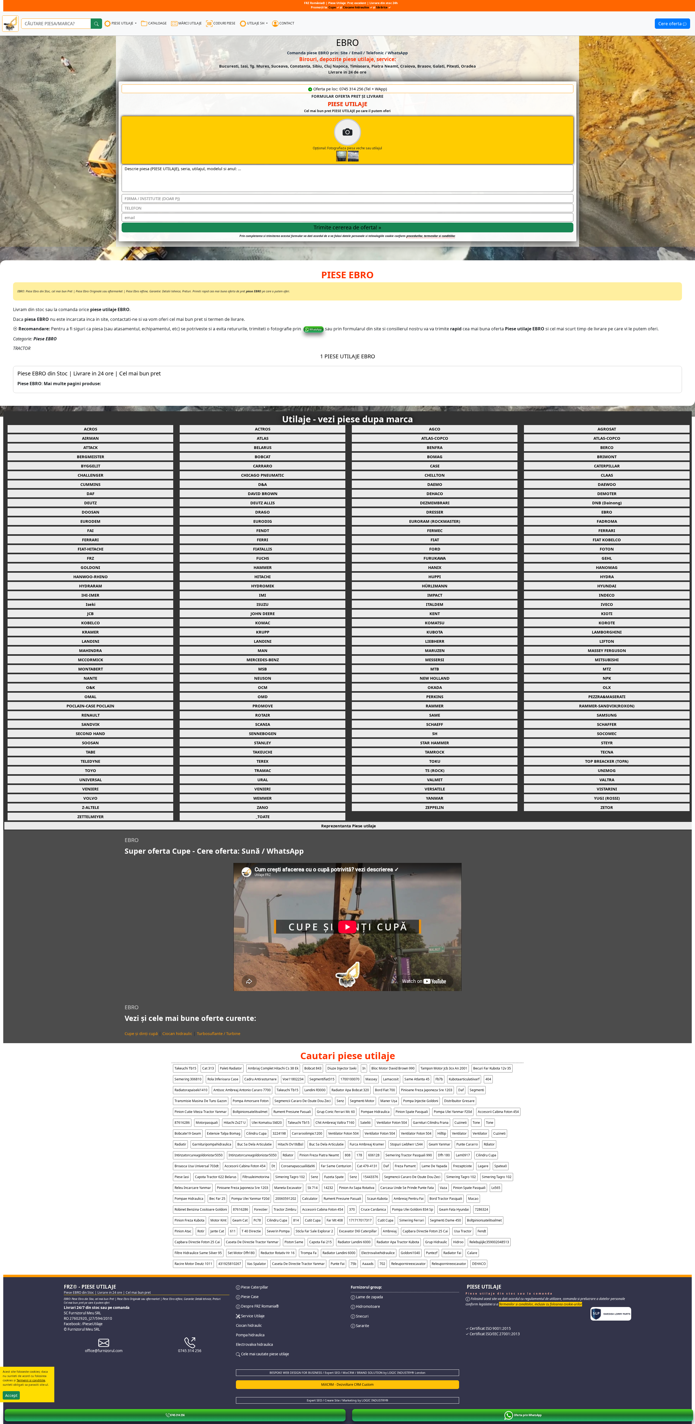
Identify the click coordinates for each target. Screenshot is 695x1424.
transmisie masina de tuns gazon (201, 1101)
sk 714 (313, 1187)
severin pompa (278, 1231)
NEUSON (262, 678)
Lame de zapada (369, 1297)
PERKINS (434, 696)
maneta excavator (288, 1187)
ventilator (459, 1133)
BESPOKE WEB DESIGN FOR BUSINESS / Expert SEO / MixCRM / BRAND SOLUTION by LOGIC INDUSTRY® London (347, 1373)
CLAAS (607, 475)
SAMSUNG (607, 715)
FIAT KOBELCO (607, 539)
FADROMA (607, 521)
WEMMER (262, 798)
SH (434, 733)
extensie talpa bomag (223, 1133)
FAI (90, 530)
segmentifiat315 (321, 1079)
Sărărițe (381, 7)
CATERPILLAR (607, 466)
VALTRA (606, 779)
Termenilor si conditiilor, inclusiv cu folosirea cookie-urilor (540, 1304)
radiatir (180, 1144)
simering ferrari (411, 1220)
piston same (294, 1242)
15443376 (370, 1177)
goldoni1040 (410, 1253)
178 (359, 1155)
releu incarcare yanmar (193, 1187)
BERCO (607, 447)
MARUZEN (435, 650)
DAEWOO (607, 484)
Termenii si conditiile (31, 1380)
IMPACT (434, 595)
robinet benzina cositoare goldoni (201, 1209)
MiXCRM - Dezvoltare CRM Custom (347, 1384)
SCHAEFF (434, 724)
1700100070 (349, 1079)
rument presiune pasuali (292, 1111)
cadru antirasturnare (260, 1079)
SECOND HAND (90, 733)
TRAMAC (262, 770)
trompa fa (309, 1253)
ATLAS (262, 438)
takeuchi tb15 (185, 1068)
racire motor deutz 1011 (193, 1263)
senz (340, 1101)
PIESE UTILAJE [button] (122, 23)
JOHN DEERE (263, 613)
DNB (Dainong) (607, 502)
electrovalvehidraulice (378, 1253)
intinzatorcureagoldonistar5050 (199, 1155)
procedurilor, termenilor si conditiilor (430, 236)
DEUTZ (90, 502)
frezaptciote (462, 1166)
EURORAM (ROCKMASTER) (434, 521)
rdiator (489, 1144)
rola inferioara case (222, 1079)
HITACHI (262, 576)
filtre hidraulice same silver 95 (198, 1253)
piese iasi (182, 1177)
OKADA (435, 687)
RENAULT (90, 715)
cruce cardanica (373, 1209)
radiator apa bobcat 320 (350, 1090)
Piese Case (249, 1296)
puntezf (431, 1253)
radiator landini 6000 (354, 1242)
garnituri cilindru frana (430, 1122)
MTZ (607, 669)
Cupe (332, 7)
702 (382, 1263)
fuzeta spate (334, 1177)
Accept (11, 1395)
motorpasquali (207, 1122)
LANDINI (90, 641)
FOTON (607, 549)
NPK (607, 678)
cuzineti (460, 1122)
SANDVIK (90, 724)
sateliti (365, 1122)
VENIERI (90, 789)
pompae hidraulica (375, 1111)
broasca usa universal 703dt (197, 1166)
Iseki (90, 604)
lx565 (495, 1187)
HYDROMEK (262, 585)
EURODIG (262, 521)
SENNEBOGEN (262, 733)
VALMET (435, 779)
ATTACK (90, 447)
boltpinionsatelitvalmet (250, 1111)
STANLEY (262, 742)
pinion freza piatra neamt (319, 1155)
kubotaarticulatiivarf (464, 1079)
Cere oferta (670, 24)
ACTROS (262, 429)
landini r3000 (315, 1090)
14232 (328, 1187)
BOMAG (435, 456)
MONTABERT (90, 669)
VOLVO (90, 798)
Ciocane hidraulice (356, 7)
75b (353, 1263)
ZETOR (607, 807)
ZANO (262, 807)
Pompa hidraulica (250, 1335)
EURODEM (90, 521)
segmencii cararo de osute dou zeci (302, 1101)
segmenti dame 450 (445, 1220)
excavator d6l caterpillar (358, 1231)
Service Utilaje (252, 1316)
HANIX (434, 567)
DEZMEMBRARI (435, 502)
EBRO (606, 512)
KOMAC (262, 622)
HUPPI (434, 576)
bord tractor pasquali (445, 1198)
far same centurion (336, 1166)
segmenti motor (362, 1101)
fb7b (439, 1079)
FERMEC (435, 530)
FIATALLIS (262, 549)
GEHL (607, 558)
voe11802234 (293, 1079)
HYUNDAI (606, 585)
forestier (261, 1209)
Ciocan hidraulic (177, 1033)
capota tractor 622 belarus (215, 1177)
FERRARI (606, 530)
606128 (374, 1155)
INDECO (607, 595)
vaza (443, 1187)
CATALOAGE (157, 23)
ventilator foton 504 (392, 1122)
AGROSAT (607, 429)
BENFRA (435, 447)
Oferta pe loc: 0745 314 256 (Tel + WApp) (349, 88)
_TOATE (263, 816)
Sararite (362, 1325)
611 (233, 1231)
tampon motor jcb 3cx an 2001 (444, 1068)
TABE (90, 752)
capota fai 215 (320, 1242)
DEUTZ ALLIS (262, 502)
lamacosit (391, 1079)
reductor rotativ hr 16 (278, 1253)
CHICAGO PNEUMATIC (262, 475)
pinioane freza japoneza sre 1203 (426, 1090)
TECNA (607, 752)
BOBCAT (262, 456)
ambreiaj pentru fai (409, 1198)
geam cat (240, 1220)
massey (371, 1079)
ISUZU (262, 604)
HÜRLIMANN (434, 585)
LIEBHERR (434, 641)
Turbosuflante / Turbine (218, 1033)
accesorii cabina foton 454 (498, 1111)
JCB (90, 613)
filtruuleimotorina (255, 1177)
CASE (435, 466)
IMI (262, 595)
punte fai (338, 1263)
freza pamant (405, 1166)
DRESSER (434, 512)
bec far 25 (217, 1198)
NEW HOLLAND (435, 678)
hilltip (441, 1133)
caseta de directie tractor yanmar (252, 1242)
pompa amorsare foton (250, 1101)
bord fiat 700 (385, 1090)
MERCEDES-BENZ (263, 659)
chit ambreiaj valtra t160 (334, 1122)
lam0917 (463, 1155)
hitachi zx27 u (235, 1122)
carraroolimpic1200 (307, 1133)
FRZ (90, 558)
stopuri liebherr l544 (406, 1144)
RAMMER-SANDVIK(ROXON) (606, 705)
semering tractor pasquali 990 (409, 1155)
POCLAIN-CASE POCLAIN (90, 705)
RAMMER (435, 705)
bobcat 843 (312, 1068)
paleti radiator (231, 1068)
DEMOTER (607, 493)
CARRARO (262, 466)
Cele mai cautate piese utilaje (264, 1354)
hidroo (458, 1242)
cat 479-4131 (367, 1166)
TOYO (90, 770)
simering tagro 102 (290, 1177)
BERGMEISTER (90, 456)
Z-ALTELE (90, 807)
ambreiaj (390, 1231)
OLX (607, 687)
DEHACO (435, 493)
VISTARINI (607, 789)
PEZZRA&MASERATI (607, 696)
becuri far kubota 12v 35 (492, 1068)
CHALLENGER (90, 475)
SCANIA (262, 724)
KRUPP (262, 632)
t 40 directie (251, 1231)
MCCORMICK (90, 659)
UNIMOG (607, 770)
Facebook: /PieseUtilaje (83, 1323)
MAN (262, 650)
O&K (90, 687)
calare (472, 1253)
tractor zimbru (285, 1209)
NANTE (90, 678)
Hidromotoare (367, 1306)
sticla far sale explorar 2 (314, 1231)
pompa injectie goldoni (420, 1101)
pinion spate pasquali (412, 1111)
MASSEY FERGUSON (607, 650)
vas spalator (256, 1263)
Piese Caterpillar (254, 1287)
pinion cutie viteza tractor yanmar (201, 1111)
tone (476, 1122)
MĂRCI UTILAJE (190, 23)
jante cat (217, 1231)
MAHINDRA (90, 650)
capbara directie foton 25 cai (425, 1231)
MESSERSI (434, 659)
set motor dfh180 (241, 1253)
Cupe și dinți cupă (141, 1033)
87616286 (182, 1122)
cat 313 (208, 1068)
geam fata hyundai (454, 1209)
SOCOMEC (607, 733)
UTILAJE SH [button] (255, 23)
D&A (262, 484)
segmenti (477, 1090)
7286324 (481, 1209)
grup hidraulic (436, 1242)
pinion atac (183, 1231)
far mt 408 (335, 1220)
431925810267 (229, 1263)
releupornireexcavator (408, 1263)
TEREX (262, 761)
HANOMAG (607, 567)
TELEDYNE (90, 761)
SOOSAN (90, 742)
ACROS (90, 429)
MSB (262, 669)
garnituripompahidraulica (211, 1144)
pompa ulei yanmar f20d (453, 1111)
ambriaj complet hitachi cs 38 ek (273, 1068)
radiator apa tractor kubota (398, 1242)
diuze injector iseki (341, 1068)
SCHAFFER (607, 724)
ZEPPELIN (434, 807)
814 (296, 1220)
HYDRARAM (90, 585)
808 (347, 1155)
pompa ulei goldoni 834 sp (412, 1209)
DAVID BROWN (262, 493)
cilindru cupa (256, 1133)
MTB (434, 669)
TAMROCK (434, 752)
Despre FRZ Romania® (259, 1306)
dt (273, 1166)
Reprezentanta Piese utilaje (348, 825)
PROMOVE (262, 705)
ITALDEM (434, 604)
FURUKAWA (435, 558)
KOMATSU (434, 622)
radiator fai (452, 1253)
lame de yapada (434, 1166)
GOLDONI (90, 567)
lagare (483, 1166)
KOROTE (607, 622)
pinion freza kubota (189, 1220)
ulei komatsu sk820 (267, 1122)
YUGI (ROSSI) (607, 798)
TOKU (434, 761)
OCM (262, 687)
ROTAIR (262, 715)
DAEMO (434, 484)
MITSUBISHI (607, 659)
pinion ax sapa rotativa (356, 1187)
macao (473, 1198)
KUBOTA (435, 632)
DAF (90, 493)
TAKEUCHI (262, 752)
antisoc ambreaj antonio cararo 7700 (242, 1090)
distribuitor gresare (459, 1101)
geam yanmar (439, 1144)
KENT (434, 613)
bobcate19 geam (188, 1133)
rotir (200, 1231)
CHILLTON (435, 475)
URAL (262, 779)
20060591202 (285, 1198)
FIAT (435, 539)
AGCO (434, 429)
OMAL (90, 696)
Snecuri (361, 1316)
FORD (434, 549)
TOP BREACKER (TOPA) (606, 761)
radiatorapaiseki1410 (191, 1090)
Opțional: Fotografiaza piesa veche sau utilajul (347, 148)
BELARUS (262, 447)
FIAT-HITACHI (90, 549)
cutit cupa (313, 1220)
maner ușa (388, 1101)
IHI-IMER (90, 595)
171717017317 (360, 1220)
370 (352, 1209)
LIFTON (606, 641)
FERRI (262, 539)
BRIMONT (607, 456)
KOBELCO (90, 622)
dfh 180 (444, 1155)
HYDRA (607, 576)
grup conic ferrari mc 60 (336, 1111)
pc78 (257, 1220)
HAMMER (263, 567)
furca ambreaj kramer (367, 1144)
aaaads (368, 1263)
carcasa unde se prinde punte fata (407, 1187)
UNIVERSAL (90, 779)
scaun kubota (377, 1198)
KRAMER (90, 632)
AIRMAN (90, 438)
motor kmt (218, 1220)
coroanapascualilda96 (298, 1166)
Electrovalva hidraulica (254, 1344)
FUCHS (262, 558)
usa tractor (463, 1231)
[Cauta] (96, 23)
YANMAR (434, 798)
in (363, 1068)
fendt (482, 1231)
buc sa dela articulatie (254, 1144)
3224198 (279, 1133)
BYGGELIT (90, 466)
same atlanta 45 (417, 1079)
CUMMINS (90, 484)
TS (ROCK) (434, 770)
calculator (310, 1198)
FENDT (262, 530)
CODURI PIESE (224, 23)
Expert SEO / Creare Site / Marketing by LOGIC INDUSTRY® (347, 1400)
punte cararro (467, 1144)
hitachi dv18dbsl (290, 1144)
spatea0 (500, 1166)
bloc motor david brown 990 (393, 1068)
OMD (263, 696)
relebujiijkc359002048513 (489, 1242)
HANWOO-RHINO (90, 576)
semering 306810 (188, 1079)
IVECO (607, 604)
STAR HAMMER (434, 742)
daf (461, 1090)
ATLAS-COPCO (434, 438)
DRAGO (262, 512)
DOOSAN (90, 512)
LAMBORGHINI (607, 632)
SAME (434, 715)
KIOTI (606, 613)
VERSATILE (435, 789)
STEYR (607, 742)
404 (488, 1079)
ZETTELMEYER (90, 816)
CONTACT (286, 23)
